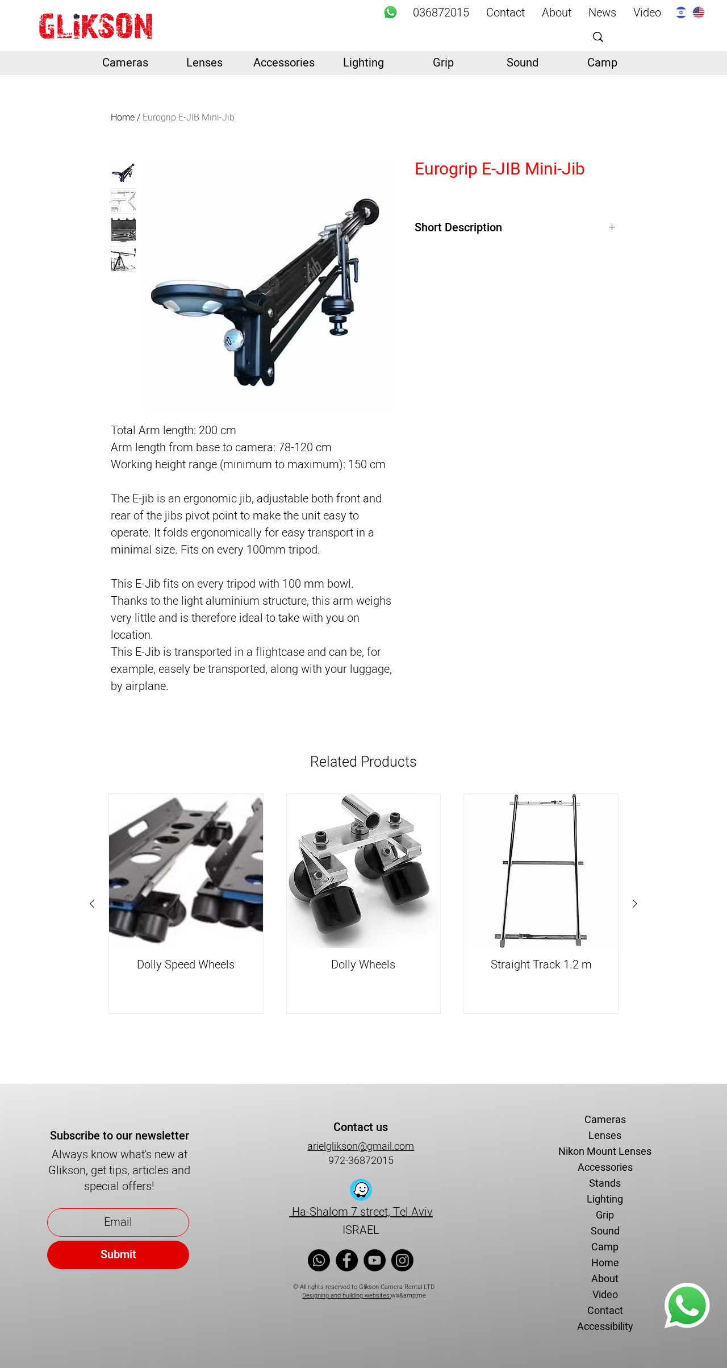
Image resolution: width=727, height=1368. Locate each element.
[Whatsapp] (390, 12)
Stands (605, 1183)
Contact (605, 1311)
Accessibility (605, 1326)
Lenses (604, 1136)
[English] (698, 12)
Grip (605, 1215)
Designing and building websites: (346, 1295)
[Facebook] (347, 1260)
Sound (605, 1231)
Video (605, 1295)
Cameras (605, 1120)
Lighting (605, 1199)
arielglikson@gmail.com (360, 1146)
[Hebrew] (681, 12)
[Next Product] (635, 903)
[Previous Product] (92, 903)
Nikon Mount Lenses (604, 1151)
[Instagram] (402, 1260)
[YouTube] (375, 1260)
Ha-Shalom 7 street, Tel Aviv (361, 1212)
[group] (363, 903)
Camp (605, 1247)
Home (123, 117)
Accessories (605, 1167)
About (605, 1279)
